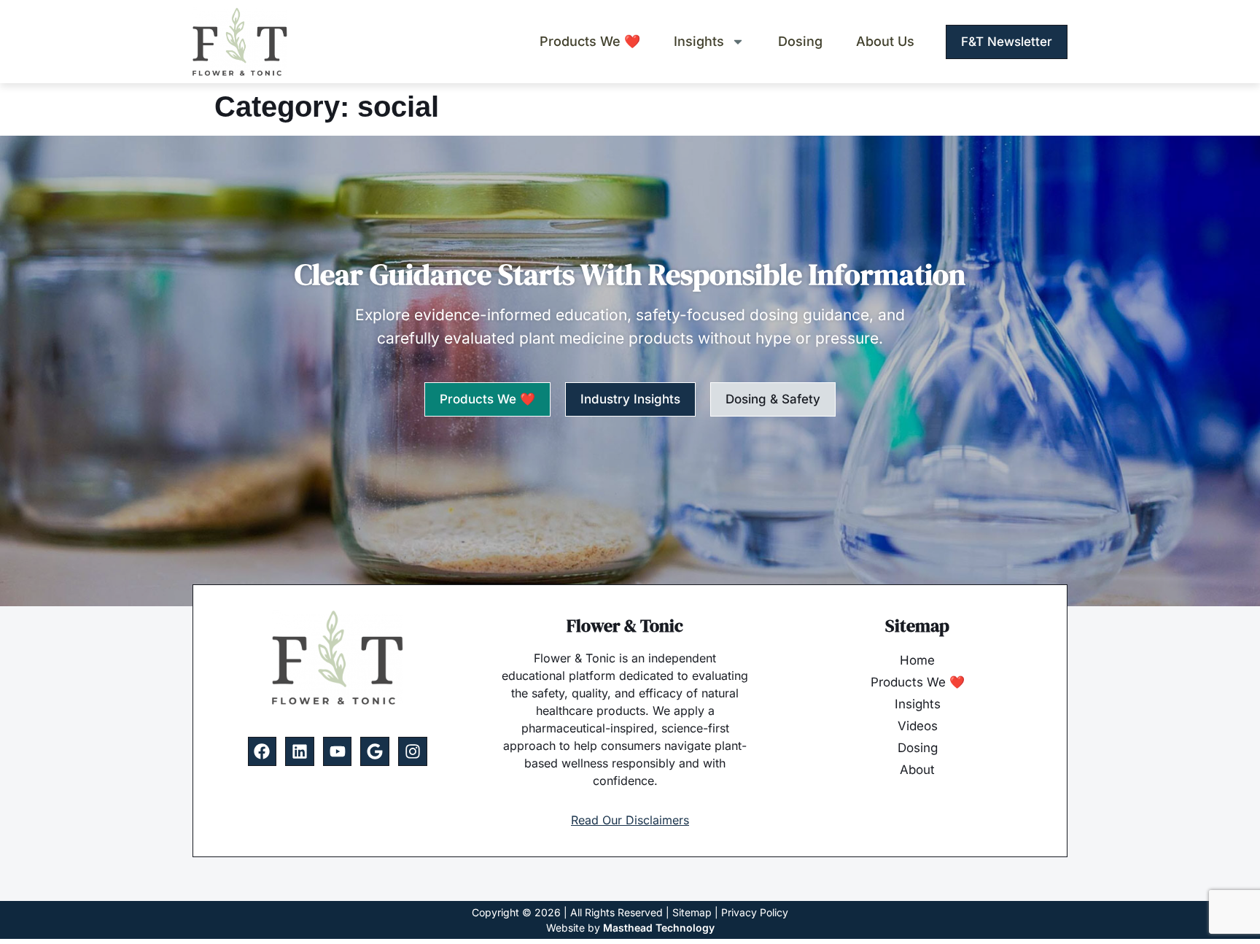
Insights (699, 41)
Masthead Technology (659, 927)
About (917, 769)
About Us (885, 41)
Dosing (800, 41)
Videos (918, 726)
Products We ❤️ (590, 41)
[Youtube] (337, 751)
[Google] (374, 751)
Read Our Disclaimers (630, 820)
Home (917, 660)
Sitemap (692, 912)
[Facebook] (262, 751)
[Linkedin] (299, 751)
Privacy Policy (754, 912)
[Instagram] (412, 751)
